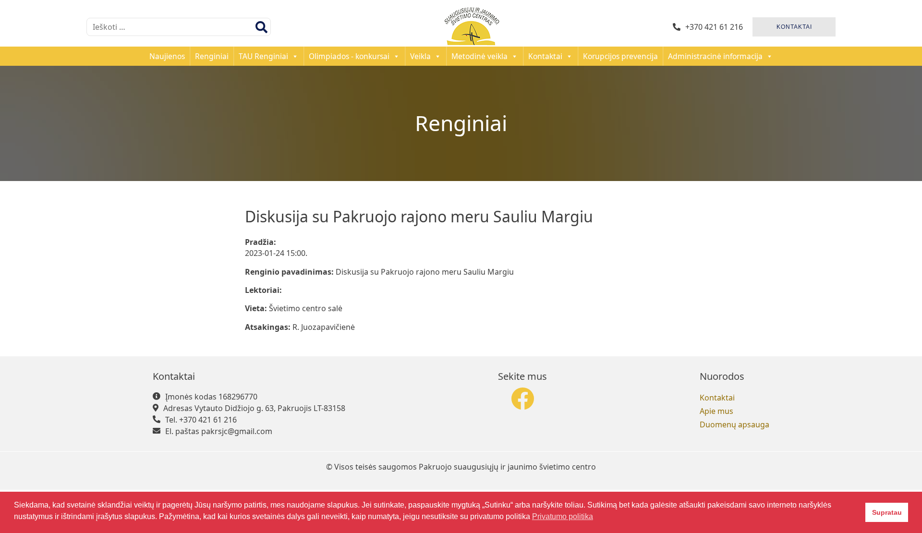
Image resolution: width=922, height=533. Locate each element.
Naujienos (167, 56)
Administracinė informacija (715, 56)
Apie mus (716, 411)
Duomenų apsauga (734, 424)
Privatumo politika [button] (562, 516)
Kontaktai (545, 56)
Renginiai (212, 56)
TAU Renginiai (263, 56)
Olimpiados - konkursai (349, 56)
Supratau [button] (887, 512)
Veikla (420, 56)
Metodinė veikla (479, 56)
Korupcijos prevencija (620, 56)
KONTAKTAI (794, 27)
